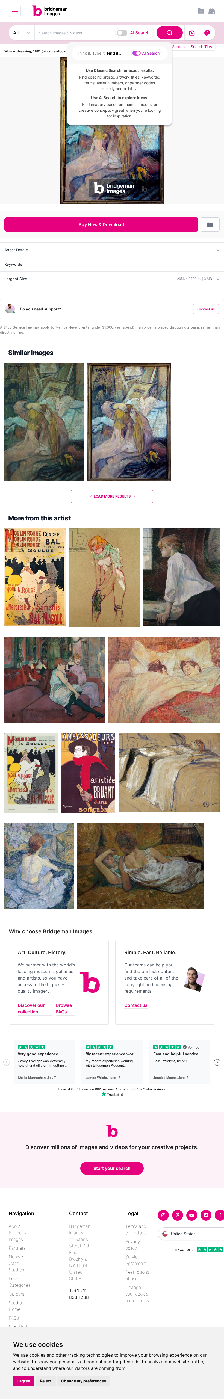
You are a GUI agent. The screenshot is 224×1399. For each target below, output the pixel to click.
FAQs (14, 1318)
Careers (16, 1294)
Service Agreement (136, 1260)
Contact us (206, 309)
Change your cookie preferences (137, 1294)
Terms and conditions (135, 1229)
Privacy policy (132, 1245)
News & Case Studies (16, 1263)
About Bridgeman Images (19, 1232)
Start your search (112, 1168)
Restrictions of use (137, 1275)
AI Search (140, 33)
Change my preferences (83, 1381)
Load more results (112, 496)
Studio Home (15, 1306)
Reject (45, 1381)
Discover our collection (31, 1008)
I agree (23, 1381)
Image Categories (20, 1282)
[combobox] (109, 32)
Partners (17, 1248)
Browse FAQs (64, 1008)
